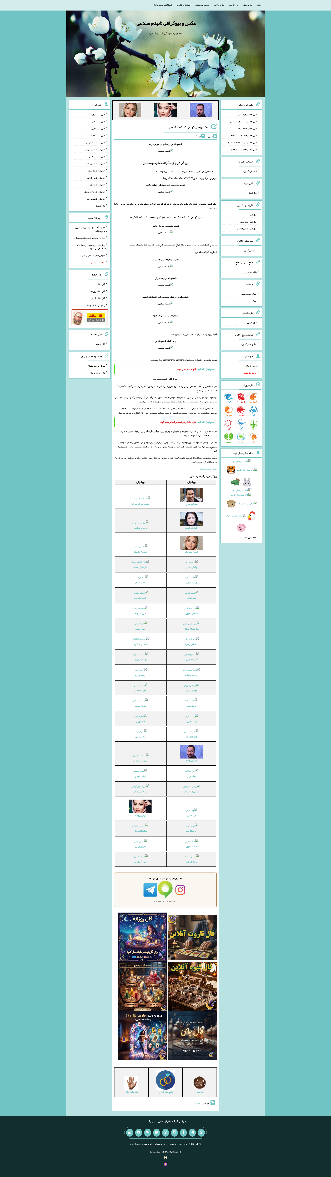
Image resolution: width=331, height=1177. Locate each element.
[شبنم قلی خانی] (130, 111)
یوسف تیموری (140, 659)
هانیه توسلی (191, 736)
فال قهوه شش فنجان (247, 228)
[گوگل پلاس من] (147, 1133)
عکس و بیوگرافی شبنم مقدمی (166, 23)
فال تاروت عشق (97, 184)
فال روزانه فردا (98, 372)
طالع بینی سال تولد (248, 537)
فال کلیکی (252, 322)
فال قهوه (252, 214)
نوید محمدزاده (191, 675)
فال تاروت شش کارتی (95, 163)
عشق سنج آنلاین (249, 344)
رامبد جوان (140, 675)
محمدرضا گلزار (140, 644)
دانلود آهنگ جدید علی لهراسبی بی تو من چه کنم (90, 229)
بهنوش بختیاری (140, 760)
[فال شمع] (142, 987)
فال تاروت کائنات (97, 135)
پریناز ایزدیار (191, 861)
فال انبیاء (252, 192)
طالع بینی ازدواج (249, 272)
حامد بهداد (191, 705)
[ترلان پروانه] (165, 111)
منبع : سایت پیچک (208, 468)
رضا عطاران (191, 721)
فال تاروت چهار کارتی (95, 149)
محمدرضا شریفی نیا (140, 503)
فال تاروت (233, 4)
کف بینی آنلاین (250, 250)
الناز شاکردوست (140, 567)
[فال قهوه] (192, 987)
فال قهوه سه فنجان (248, 221)
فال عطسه (100, 344)
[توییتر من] (156, 1133)
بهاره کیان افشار (191, 628)
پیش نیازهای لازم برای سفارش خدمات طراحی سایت (92, 246)
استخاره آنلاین (183, 4)
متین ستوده (140, 613)
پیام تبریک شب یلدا (96, 305)
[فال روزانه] (142, 937)
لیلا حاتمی (191, 815)
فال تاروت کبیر (98, 121)
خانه (259, 4)
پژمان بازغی (191, 567)
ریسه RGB (251, 365)
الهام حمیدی (140, 776)
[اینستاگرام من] (174, 1133)
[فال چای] (192, 1036)
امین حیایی (140, 628)
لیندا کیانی (191, 597)
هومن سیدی (140, 705)
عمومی (198, 1103)
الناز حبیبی (140, 721)
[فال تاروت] (192, 937)
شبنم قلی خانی (191, 551)
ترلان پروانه (140, 815)
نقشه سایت (155, 1151)
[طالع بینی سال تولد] (241, 495)
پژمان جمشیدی (191, 791)
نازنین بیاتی (140, 846)
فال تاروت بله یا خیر (96, 198)
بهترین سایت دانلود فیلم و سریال (89, 237)
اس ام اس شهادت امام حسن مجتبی (241, 142)
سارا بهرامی (140, 736)
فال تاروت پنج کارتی (96, 156)
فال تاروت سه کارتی (95, 142)
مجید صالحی (140, 690)
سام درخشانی (140, 582)
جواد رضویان (191, 690)
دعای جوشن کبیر (249, 293)
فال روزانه (219, 4)
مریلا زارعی (191, 830)
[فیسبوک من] (183, 1133)
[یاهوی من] (201, 1133)
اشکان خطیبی (191, 613)
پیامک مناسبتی (202, 4)
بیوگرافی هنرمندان (96, 365)
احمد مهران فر (191, 760)
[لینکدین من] (129, 1133)
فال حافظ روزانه (98, 291)
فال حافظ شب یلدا (97, 298)
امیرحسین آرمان (140, 791)
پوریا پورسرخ (191, 503)
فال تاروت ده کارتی (96, 177)
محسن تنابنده (140, 551)
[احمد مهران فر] (201, 111)
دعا (255, 300)
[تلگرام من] (192, 1133)
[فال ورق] (142, 1036)
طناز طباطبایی (191, 527)
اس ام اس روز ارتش (247, 114)
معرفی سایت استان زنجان (93, 255)
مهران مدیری (140, 861)
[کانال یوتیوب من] (138, 1133)
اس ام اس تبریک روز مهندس (243, 121)
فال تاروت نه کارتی (96, 170)
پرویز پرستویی (140, 527)
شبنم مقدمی (140, 597)
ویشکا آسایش (140, 830)
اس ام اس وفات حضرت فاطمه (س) (241, 135)
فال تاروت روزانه (97, 114)
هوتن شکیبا (191, 582)
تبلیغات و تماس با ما (163, 4)
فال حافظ (247, 4)
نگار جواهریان (191, 659)
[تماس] (165, 1133)
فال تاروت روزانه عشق (94, 191)
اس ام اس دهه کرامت (247, 128)
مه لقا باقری (191, 846)
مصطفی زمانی (191, 644)
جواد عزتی (191, 776)
